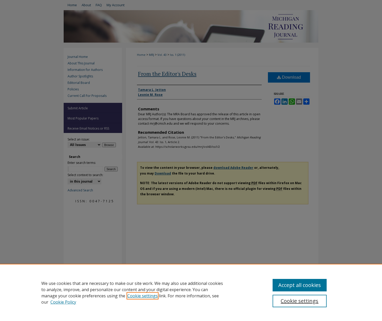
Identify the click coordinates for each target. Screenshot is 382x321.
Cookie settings (142, 296)
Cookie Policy (63, 302)
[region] (191, 292)
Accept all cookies (299, 285)
